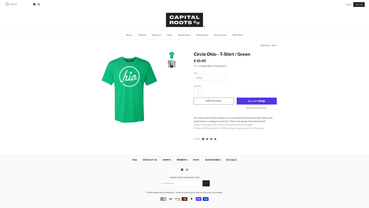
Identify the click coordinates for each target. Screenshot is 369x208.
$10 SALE (237, 35)
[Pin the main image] (211, 139)
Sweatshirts (184, 35)
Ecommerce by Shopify (212, 192)
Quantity (197, 86)
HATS (196, 160)
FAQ (134, 160)
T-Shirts (142, 35)
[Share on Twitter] (207, 139)
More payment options (256, 108)
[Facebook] (34, 4)
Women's (156, 35)
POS (197, 192)
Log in (348, 4)
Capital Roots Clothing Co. (213, 66)
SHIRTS (167, 160)
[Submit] (206, 183)
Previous (265, 45)
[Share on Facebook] (203, 139)
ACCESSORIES (213, 160)
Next (274, 45)
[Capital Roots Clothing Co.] (184, 14)
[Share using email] (215, 139)
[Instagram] (38, 4)
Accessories (220, 35)
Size (195, 73)
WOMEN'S (182, 160)
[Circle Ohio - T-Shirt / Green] (129, 89)
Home (129, 35)
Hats (169, 35)
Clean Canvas (189, 192)
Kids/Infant (202, 35)
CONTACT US (150, 160)
